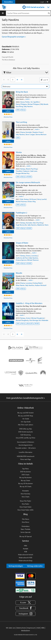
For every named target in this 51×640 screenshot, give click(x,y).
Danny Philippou (21, 104)
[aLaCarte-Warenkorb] (47, 2)
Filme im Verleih (25, 463)
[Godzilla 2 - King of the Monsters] (8, 311)
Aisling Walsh (37, 283)
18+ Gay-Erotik (25, 422)
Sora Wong (19, 106)
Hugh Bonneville (21, 225)
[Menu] (3, 13)
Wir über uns (10, 628)
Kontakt (25, 549)
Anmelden (8, 2)
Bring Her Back (22, 92)
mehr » (28, 99)
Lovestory (34, 256)
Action (28, 318)
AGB (25, 552)
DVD (18, 110)
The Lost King (21, 122)
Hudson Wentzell (40, 285)
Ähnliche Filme (8, 117)
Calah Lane (33, 171)
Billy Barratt (44, 104)
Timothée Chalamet (22, 171)
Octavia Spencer (21, 260)
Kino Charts (25, 497)
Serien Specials (25, 532)
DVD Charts (25, 475)
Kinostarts (25, 491)
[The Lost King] (8, 130)
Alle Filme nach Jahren (25, 425)
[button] (44, 79)
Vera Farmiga (33, 320)
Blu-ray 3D (30, 323)
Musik (28, 169)
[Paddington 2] (8, 220)
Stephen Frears (38, 132)
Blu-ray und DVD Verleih (25, 413)
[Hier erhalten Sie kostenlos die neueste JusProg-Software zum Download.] (25, 590)
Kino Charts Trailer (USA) (25, 510)
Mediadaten (25, 630)
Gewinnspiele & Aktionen (25, 442)
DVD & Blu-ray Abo (25, 429)
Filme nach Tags (25, 459)
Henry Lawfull (41, 199)
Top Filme (25, 469)
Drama (22, 132)
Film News (25, 519)
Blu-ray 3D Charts (25, 486)
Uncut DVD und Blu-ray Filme (25, 438)
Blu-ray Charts (25, 480)
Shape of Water (22, 243)
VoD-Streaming (25, 435)
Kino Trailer (25, 504)
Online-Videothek (25, 407)
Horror (22, 102)
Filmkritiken (25, 526)
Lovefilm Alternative (25, 452)
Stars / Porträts (25, 529)
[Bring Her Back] (8, 99)
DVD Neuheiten (25, 472)
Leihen (8, 111)
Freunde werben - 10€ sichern (25, 448)
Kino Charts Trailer (25, 507)
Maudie (19, 273)
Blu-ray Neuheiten (25, 477)
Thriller (27, 102)
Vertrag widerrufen (35, 566)
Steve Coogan (30, 134)
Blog (25, 514)
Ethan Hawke (20, 285)
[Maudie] (8, 281)
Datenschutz (21, 628)
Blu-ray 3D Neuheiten (25, 483)
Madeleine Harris (42, 225)
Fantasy (22, 169)
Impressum (31, 628)
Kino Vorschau (25, 494)
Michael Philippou (33, 104)
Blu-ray (23, 110)
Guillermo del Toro (22, 258)
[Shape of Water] (8, 250)
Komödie (29, 132)
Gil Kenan (33, 199)
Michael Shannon (33, 260)
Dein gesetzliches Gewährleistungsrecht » (25, 397)
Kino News (25, 522)
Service (25, 540)
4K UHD (29, 177)
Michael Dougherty (37, 318)
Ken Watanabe (43, 320)
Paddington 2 (21, 212)
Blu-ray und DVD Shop (25, 416)
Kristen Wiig (32, 201)
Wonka (19, 152)
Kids (21, 199)
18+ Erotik (25, 419)
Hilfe (25, 546)
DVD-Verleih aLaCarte (35, 7)
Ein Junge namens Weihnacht (28, 182)
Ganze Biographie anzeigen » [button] (14, 36)
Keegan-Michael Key (22, 173)
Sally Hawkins (28, 106)
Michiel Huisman (21, 201)
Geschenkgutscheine (26, 445)
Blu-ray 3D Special (26, 536)
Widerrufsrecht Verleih (25, 555)
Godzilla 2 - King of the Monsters (29, 303)
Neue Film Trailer (25, 501)
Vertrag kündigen (16, 566)
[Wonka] (8, 160)
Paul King (34, 169)
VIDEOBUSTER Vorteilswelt (25, 456)
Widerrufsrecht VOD (25, 558)
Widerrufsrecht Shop (25, 561)
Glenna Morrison (41, 134)
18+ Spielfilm (34, 102)
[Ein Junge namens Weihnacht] (8, 190)
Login (42, 2)
